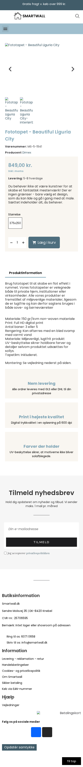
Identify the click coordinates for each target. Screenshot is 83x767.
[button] (77, 16)
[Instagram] (47, 732)
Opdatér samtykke (19, 747)
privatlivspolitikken (38, 553)
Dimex (26, 153)
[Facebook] (36, 732)
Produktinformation (25, 273)
